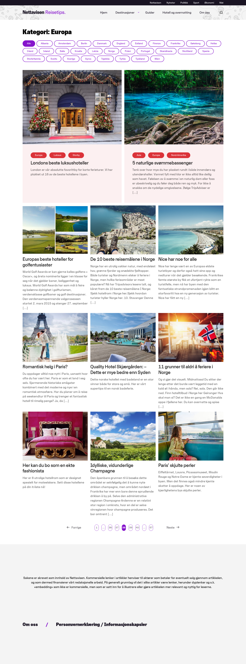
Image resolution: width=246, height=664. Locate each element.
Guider (149, 12)
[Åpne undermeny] (138, 13)
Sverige (71, 58)
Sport (196, 2)
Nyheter (171, 2)
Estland (139, 43)
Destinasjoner (125, 12)
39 (130, 527)
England (121, 43)
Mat (221, 2)
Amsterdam (64, 43)
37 (116, 527)
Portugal (145, 51)
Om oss (204, 12)
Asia (139, 155)
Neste (171, 527)
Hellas (214, 43)
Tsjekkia (105, 58)
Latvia (95, 51)
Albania (44, 43)
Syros (88, 58)
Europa (38, 155)
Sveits (54, 58)
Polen (128, 51)
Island (46, 51)
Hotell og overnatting (176, 12)
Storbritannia (33, 58)
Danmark (102, 43)
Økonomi (209, 2)
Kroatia (78, 51)
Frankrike (175, 43)
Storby (76, 155)
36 (110, 527)
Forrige (76, 527)
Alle (29, 43)
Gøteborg (195, 43)
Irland (30, 51)
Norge (111, 51)
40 (137, 527)
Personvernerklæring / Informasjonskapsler (101, 624)
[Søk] (221, 12)
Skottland (187, 51)
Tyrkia (122, 58)
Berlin (84, 43)
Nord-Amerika (178, 155)
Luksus (57, 155)
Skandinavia (166, 51)
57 (151, 527)
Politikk (184, 2)
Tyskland (140, 58)
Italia (62, 51)
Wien (157, 58)
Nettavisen (155, 2)
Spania (205, 51)
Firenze (157, 43)
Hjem (103, 12)
